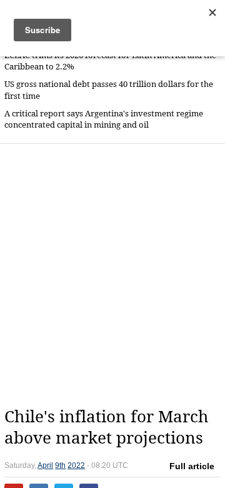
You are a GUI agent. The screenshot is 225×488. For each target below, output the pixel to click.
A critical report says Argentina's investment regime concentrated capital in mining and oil (103, 119)
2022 (76, 465)
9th (60, 465)
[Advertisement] (112, 275)
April (45, 465)
